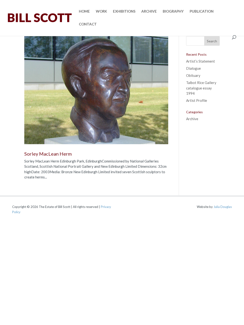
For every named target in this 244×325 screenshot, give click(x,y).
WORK (101, 11)
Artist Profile (196, 100)
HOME (84, 11)
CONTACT (88, 24)
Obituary (193, 75)
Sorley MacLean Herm (48, 154)
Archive (192, 119)
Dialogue (193, 68)
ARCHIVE (149, 11)
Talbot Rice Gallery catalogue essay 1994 (201, 87)
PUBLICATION (202, 11)
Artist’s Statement (200, 61)
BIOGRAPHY (173, 11)
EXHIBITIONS (124, 11)
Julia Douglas (223, 207)
